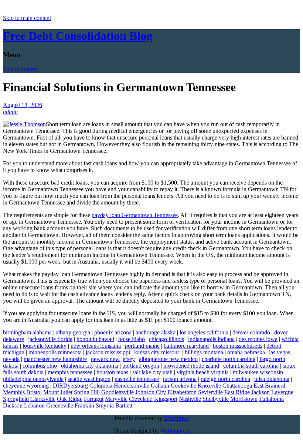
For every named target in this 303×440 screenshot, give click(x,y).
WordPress (176, 418)
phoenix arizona (113, 332)
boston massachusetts (237, 346)
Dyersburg (75, 385)
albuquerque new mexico (168, 359)
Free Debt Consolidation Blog (77, 35)
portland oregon (140, 365)
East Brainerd (269, 385)
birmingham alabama (27, 332)
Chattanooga (237, 385)
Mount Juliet (57, 392)
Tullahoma (271, 399)
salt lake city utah (152, 372)
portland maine (142, 346)
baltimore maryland (186, 346)
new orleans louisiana (96, 346)
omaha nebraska (246, 352)
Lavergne (282, 392)
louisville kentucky (45, 346)
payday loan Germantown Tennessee (135, 215)
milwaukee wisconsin (258, 372)
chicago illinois (166, 339)
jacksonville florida (50, 339)
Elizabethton (182, 392)
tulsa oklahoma (271, 379)
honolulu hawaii (95, 339)
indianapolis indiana (211, 339)
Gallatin (160, 385)
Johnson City (150, 392)
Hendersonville (131, 385)
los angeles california (204, 332)
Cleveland (141, 399)
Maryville (116, 399)
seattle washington (89, 379)
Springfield (16, 399)
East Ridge (237, 392)
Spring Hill (87, 392)
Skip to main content (27, 18)
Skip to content (20, 69)
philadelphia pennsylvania (33, 379)
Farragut (93, 399)
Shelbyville (215, 399)
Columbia (100, 385)
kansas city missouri (157, 352)
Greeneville (59, 405)
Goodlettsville (117, 392)
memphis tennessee (70, 372)
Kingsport (165, 399)
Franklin (84, 405)
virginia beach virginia (203, 372)
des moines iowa (258, 339)
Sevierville (210, 392)
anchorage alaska (156, 332)
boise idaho (131, 339)
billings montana (204, 352)
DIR (58, 385)
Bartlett (123, 405)
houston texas (112, 372)
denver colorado (251, 332)
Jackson (260, 392)
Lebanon (34, 405)
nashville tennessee (137, 379)
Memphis (14, 392)
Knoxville (209, 385)
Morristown (244, 399)
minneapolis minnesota (55, 352)
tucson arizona (180, 379)
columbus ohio (40, 365)
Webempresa (175, 430)
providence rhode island (191, 365)
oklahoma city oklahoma (89, 365)
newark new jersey (113, 359)
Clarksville (42, 399)
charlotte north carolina (228, 359)
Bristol (34, 392)
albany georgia (73, 332)
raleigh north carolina (225, 379)
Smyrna (105, 405)
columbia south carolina (251, 365)
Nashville (190, 399)
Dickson (13, 405)
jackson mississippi (108, 352)
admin (10, 112)
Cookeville (183, 385)
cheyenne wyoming (26, 385)
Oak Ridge (69, 399)
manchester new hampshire (55, 359)
